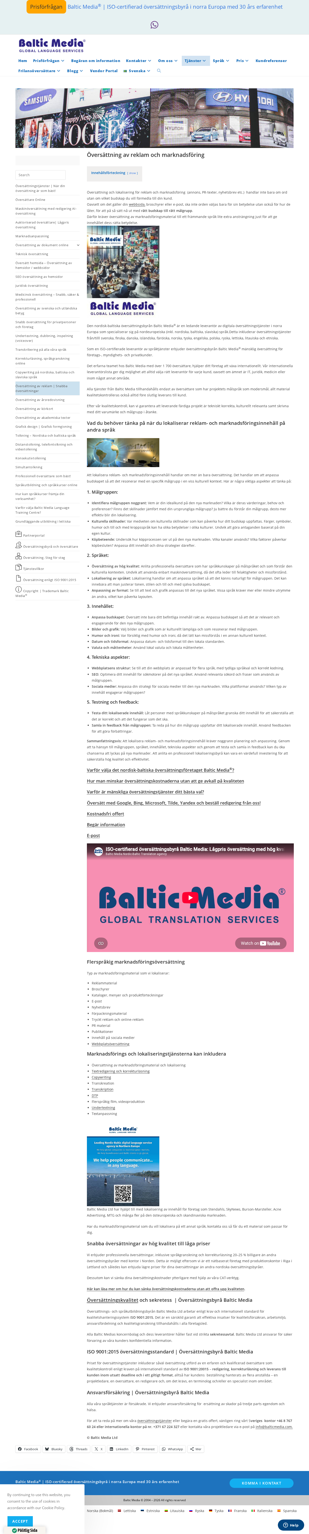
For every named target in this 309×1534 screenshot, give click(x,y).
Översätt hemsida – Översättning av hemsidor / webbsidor (43, 265)
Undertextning (103, 1107)
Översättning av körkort (34, 408)
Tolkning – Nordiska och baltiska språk (45, 435)
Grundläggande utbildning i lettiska (43, 521)
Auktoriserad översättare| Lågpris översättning (42, 224)
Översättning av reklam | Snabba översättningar (41, 388)
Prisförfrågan (46, 6)
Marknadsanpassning (32, 236)
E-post (93, 835)
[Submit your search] (61, 174)
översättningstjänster (154, 1420)
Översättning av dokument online (42, 245)
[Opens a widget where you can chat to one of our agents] (291, 1526)
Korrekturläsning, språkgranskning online (42, 360)
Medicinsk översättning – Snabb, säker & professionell (47, 296)
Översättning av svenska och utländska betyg (46, 310)
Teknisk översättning (31, 254)
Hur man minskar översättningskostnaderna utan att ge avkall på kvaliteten (165, 781)
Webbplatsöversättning (110, 1044)
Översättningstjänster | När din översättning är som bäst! (40, 188)
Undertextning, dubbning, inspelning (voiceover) (44, 338)
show (132, 173)
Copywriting (101, 1077)
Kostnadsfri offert (105, 814)
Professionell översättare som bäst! (43, 476)
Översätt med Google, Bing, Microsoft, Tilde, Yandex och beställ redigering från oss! (174, 803)
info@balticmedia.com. (274, 1426)
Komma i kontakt (261, 1483)
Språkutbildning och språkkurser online (46, 485)
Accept (20, 1521)
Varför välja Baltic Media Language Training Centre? (42, 510)
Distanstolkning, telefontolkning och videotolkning (44, 446)
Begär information (106, 824)
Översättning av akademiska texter (42, 417)
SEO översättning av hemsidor (39, 276)
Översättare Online (30, 199)
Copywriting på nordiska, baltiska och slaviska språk (44, 374)
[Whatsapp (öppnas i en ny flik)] (154, 25)
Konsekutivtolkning (30, 458)
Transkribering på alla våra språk (41, 349)
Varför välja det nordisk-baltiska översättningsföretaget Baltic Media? (160, 770)
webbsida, (137, 204)
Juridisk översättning (31, 285)
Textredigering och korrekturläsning (121, 1071)
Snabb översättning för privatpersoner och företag (45, 324)
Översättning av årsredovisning (40, 400)
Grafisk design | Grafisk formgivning (43, 426)
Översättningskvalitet (112, 1300)
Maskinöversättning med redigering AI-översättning (46, 211)
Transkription (102, 1089)
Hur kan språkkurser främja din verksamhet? (39, 496)
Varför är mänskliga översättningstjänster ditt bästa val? (145, 792)
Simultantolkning (28, 467)
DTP (95, 1095)
